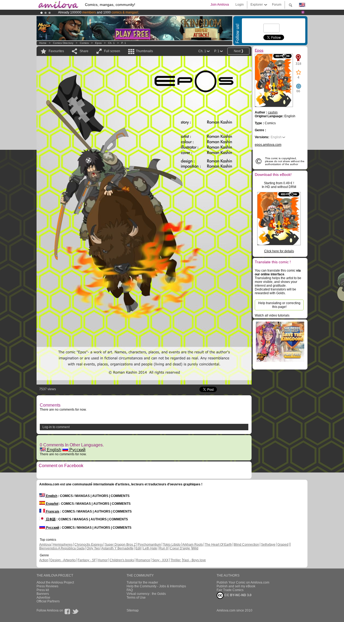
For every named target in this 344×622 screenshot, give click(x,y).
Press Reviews (47, 586)
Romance (143, 560)
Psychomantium (149, 544)
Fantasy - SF (87, 560)
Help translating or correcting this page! (279, 305)
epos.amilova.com (268, 145)
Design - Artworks (63, 560)
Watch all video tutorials (272, 315)
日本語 (50, 519)
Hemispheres (63, 544)
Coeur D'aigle (180, 548)
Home (42, 42)
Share (84, 51)
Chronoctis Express (88, 544)
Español (51, 504)
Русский (76, 449)
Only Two (93, 548)
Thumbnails (144, 51)
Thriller (175, 560)
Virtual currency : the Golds (146, 594)
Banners (43, 594)
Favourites (56, 51)
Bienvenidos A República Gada (62, 548)
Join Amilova (219, 4)
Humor (103, 560)
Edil (138, 548)
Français (52, 511)
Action (43, 560)
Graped (282, 544)
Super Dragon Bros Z (120, 544)
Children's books (122, 560)
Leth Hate (150, 548)
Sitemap (133, 610)
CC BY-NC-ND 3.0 (238, 595)
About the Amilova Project (55, 582)
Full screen (112, 51)
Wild (195, 548)
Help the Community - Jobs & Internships (156, 586)
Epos (98, 42)
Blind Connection (246, 544)
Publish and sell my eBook (236, 586)
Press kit (43, 590)
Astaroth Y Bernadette (118, 548)
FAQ (130, 590)
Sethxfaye (268, 544)
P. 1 (123, 42)
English (53, 449)
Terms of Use (136, 597)
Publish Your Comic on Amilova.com (243, 582)
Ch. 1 (111, 42)
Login (239, 4)
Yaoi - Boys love (194, 560)
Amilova (45, 544)
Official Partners (48, 601)
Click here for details (279, 251)
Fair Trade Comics (230, 590)
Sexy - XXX (160, 560)
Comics (84, 42)
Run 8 (163, 548)
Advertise (43, 597)
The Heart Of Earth (218, 544)
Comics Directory (63, 42)
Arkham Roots (192, 544)
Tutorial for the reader (142, 582)
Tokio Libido (172, 544)
